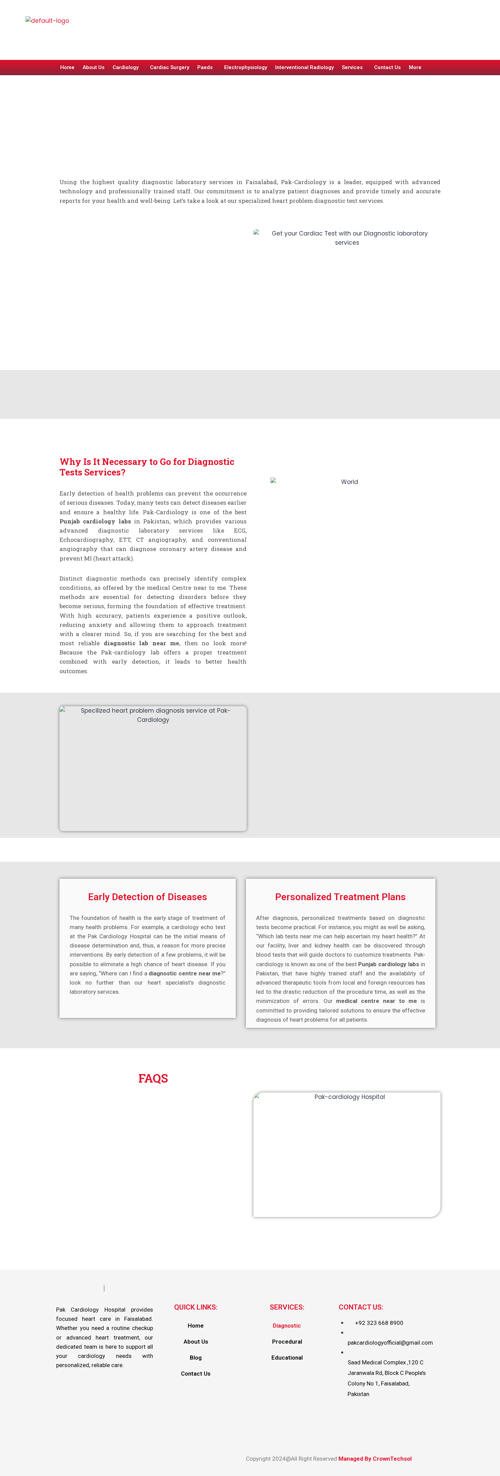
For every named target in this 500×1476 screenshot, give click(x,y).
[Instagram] (389, 41)
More (415, 67)
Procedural (287, 1341)
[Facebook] (369, 41)
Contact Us (387, 67)
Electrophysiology (245, 67)
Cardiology (125, 67)
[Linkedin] (409, 41)
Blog (196, 1357)
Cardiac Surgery (169, 67)
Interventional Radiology (304, 67)
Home (67, 67)
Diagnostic (287, 1325)
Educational (287, 1357)
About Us (93, 67)
